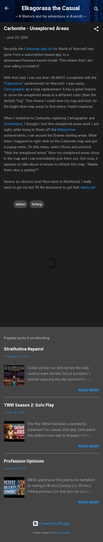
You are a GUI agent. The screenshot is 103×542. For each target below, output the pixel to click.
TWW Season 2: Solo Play (29, 405)
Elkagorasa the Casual (51, 8)
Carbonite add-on (38, 49)
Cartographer (14, 89)
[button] (96, 29)
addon (20, 204)
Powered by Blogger (54, 523)
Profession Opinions (24, 461)
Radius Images (61, 532)
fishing (37, 204)
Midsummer (66, 130)
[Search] (96, 9)
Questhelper (13, 124)
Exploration (13, 83)
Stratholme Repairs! (24, 348)
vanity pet (87, 187)
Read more (88, 390)
